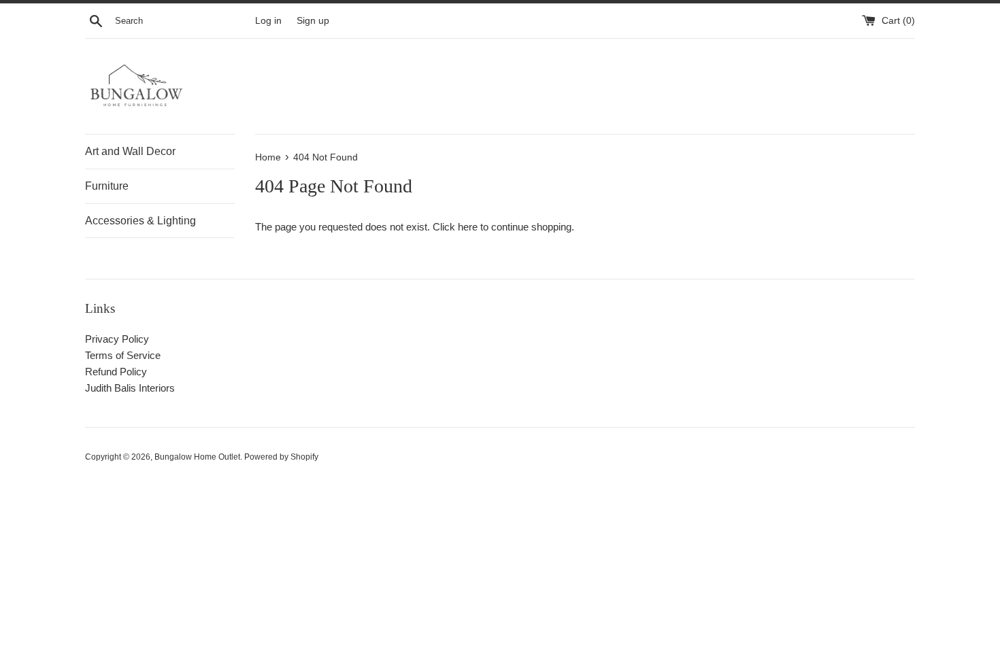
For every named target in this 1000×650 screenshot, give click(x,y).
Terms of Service (123, 355)
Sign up (313, 21)
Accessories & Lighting (140, 220)
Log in (268, 21)
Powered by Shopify (281, 457)
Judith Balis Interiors (130, 388)
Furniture (107, 186)
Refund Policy (116, 371)
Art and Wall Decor (130, 151)
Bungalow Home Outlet (197, 457)
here (468, 227)
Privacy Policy (117, 339)
